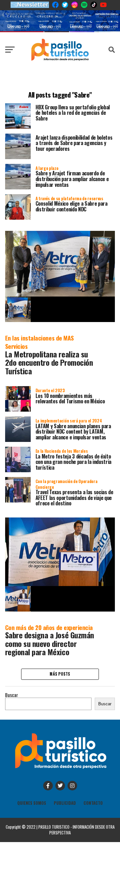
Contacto (93, 803)
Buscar (11, 695)
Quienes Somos (31, 803)
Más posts (60, 674)
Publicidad (65, 803)
